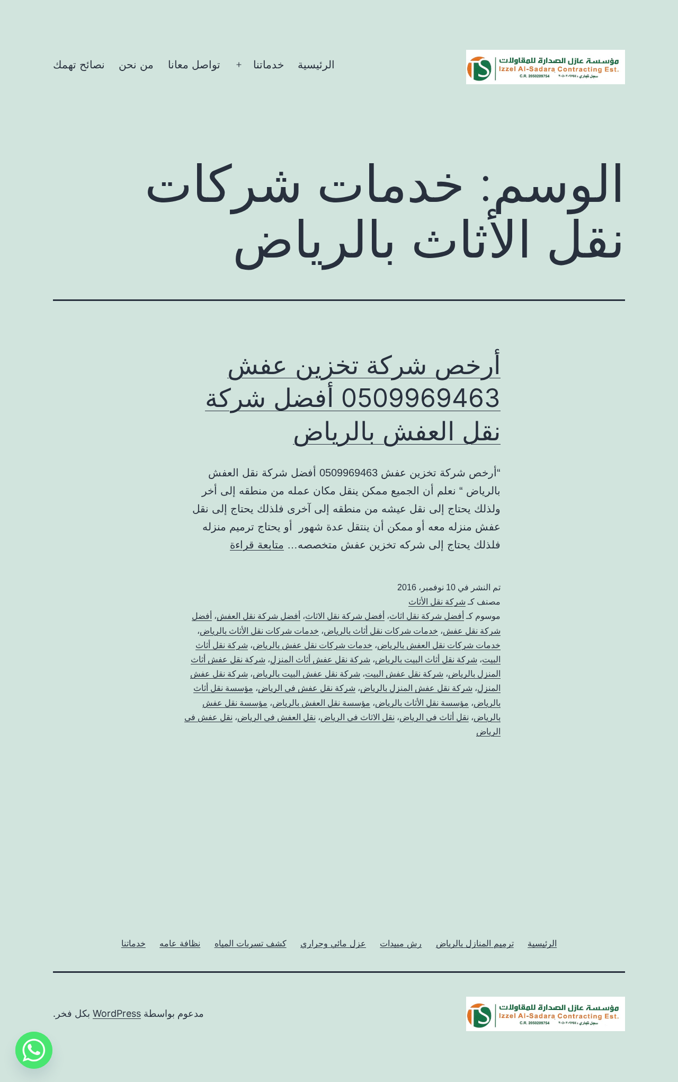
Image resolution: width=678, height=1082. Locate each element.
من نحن (136, 64)
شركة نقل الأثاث (437, 601)
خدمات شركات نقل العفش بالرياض (439, 645)
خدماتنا (268, 64)
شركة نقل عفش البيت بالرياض (306, 673)
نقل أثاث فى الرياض (434, 717)
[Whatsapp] (33, 1050)
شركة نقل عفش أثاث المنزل (320, 659)
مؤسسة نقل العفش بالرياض (321, 702)
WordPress (117, 1013)
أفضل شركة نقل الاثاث (345, 615)
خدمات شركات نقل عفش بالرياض (312, 645)
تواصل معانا (194, 64)
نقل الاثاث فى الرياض (357, 717)
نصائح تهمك (79, 64)
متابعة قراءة (257, 545)
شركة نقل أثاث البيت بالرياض (426, 659)
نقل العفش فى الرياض (276, 717)
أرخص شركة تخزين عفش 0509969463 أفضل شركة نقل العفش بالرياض (353, 398)
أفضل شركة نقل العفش (258, 615)
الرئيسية (316, 64)
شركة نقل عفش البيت (404, 673)
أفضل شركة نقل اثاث (426, 615)
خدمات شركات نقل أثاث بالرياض (381, 630)
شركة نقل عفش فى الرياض (306, 688)
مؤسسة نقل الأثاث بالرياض (422, 702)
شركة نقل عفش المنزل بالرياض (416, 688)
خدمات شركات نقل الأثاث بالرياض (259, 630)
